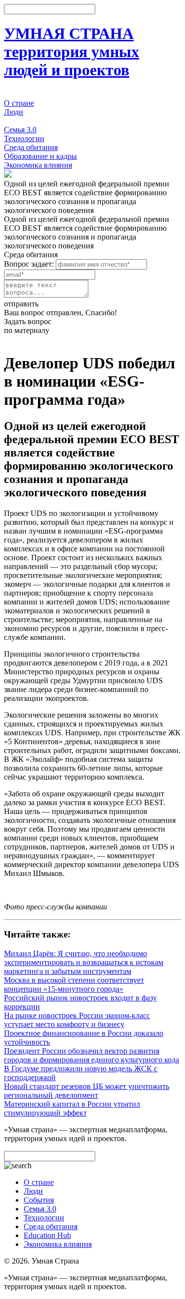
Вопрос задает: (29, 264)
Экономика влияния (38, 165)
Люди (13, 112)
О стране (19, 103)
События (19, 121)
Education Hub (47, 1235)
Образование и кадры (40, 156)
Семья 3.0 (20, 129)
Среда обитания (31, 147)
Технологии (24, 138)
